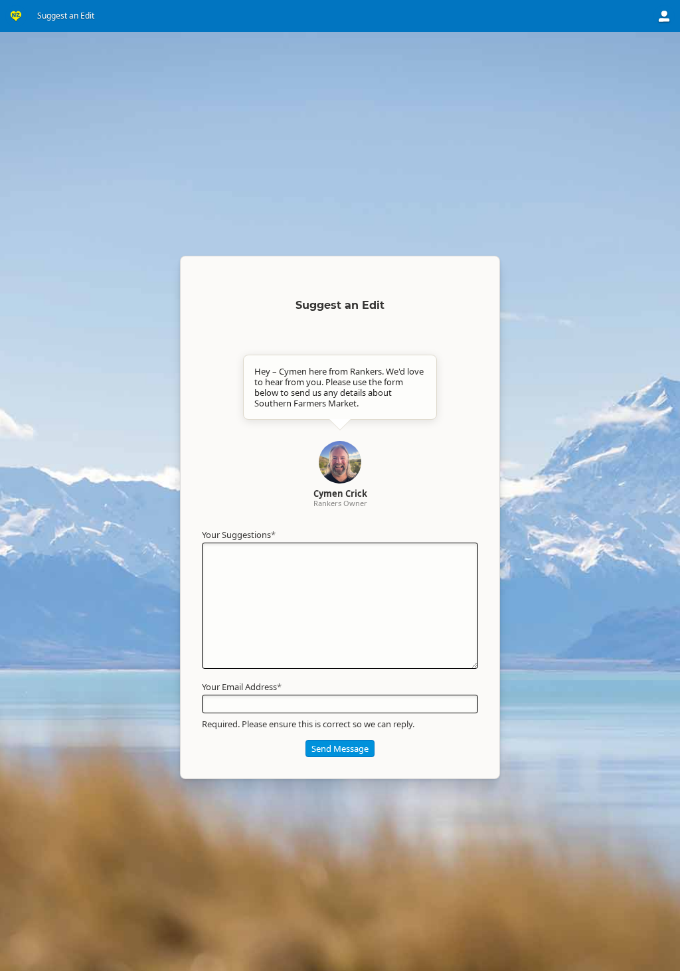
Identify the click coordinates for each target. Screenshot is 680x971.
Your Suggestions (239, 534)
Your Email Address (242, 686)
